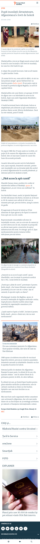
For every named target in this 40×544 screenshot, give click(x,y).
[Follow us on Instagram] (12, 528)
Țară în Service (10, 436)
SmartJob (7, 451)
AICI (2, 411)
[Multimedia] (20, 541)
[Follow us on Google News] (21, 528)
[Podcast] (8, 541)
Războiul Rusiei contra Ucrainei (19, 429)
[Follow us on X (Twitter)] (25, 528)
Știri (3, 8)
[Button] (35, 24)
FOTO (5, 458)
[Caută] (31, 541)
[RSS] (16, 528)
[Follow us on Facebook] (3, 528)
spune (28, 186)
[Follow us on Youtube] (7, 528)
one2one (7, 443)
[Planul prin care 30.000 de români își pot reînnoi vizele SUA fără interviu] (20, 489)
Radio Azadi (17, 83)
